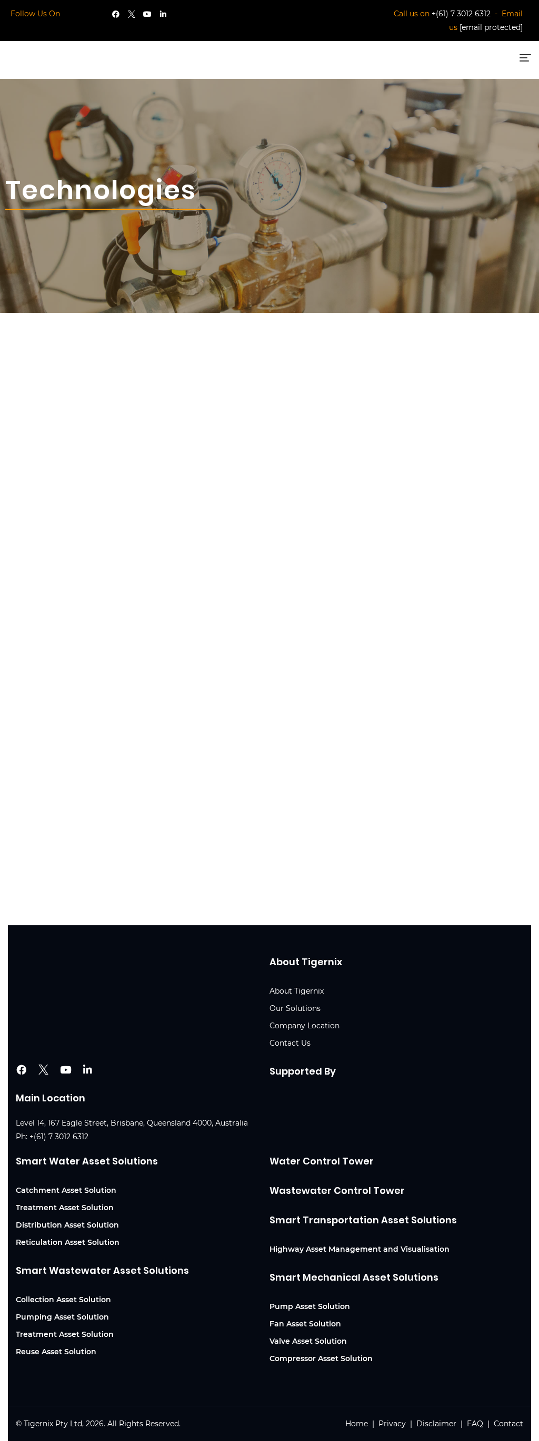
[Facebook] (115, 14)
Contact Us (290, 1043)
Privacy (392, 1423)
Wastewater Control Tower (337, 1190)
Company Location (305, 1025)
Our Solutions (295, 1008)
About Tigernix (297, 991)
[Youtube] (147, 14)
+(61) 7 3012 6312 (461, 13)
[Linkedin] (163, 14)
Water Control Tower (322, 1161)
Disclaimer (436, 1423)
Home (357, 1423)
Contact (508, 1423)
